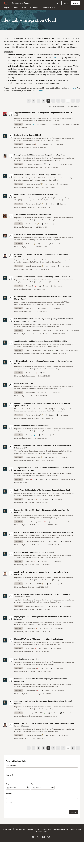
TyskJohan (28, 227)
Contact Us (30, 829)
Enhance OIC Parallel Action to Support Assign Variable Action (37, 175)
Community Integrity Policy (60, 829)
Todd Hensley (28, 269)
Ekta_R (28, 479)
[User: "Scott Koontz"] (5, 640)
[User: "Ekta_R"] (5, 469)
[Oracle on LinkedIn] (43, 836)
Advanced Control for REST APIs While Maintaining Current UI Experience (42, 276)
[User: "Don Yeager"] (5, 427)
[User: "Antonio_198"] (5, 278)
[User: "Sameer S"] (5, 114)
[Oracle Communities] (58, 3)
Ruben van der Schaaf (33, 184)
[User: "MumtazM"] (5, 298)
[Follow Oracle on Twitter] (38, 836)
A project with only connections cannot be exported (34, 552)
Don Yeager (30, 435)
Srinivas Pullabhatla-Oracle (33, 525)
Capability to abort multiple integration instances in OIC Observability (40, 341)
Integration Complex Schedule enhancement (31, 425)
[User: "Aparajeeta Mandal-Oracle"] (5, 156)
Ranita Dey (29, 561)
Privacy (37, 829)
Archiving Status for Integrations (26, 659)
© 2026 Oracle (7, 829)
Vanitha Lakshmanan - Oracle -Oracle (39, 331)
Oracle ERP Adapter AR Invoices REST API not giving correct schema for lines (43, 532)
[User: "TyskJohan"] (5, 236)
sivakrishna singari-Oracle (35, 522)
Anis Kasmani (30, 373)
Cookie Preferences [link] (75, 829)
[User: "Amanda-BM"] (5, 385)
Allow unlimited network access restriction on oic (33, 214)
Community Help (20, 829)
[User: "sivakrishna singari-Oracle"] (5, 511)
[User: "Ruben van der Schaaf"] (5, 176)
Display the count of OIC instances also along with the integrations (39, 155)
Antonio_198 (30, 286)
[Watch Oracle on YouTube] (48, 836)
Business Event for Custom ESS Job (27, 135)
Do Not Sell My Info (46, 829)
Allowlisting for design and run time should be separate (35, 234)
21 (73, 101)
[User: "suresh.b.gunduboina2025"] (5, 702)
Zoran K (27, 738)
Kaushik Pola (30, 144)
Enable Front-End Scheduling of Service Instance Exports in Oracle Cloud (42, 490)
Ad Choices (39, 831)
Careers (46, 831)
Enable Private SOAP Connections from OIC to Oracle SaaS (36, 194)
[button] (64, 106)
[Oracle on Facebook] (33, 836)
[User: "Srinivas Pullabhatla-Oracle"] (5, 534)
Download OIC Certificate (23, 383)
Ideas (16, 8)
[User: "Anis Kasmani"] (5, 362)
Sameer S (29, 124)
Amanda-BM (30, 393)
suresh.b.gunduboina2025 (34, 713)
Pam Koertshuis (29, 207)
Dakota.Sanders (29, 376)
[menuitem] (65, 3)
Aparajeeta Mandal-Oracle (35, 164)
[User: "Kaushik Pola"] (5, 136)
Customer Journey (48, 8)
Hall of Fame (34, 8)
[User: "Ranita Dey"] (5, 554)
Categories (6, 8)
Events (23, 8)
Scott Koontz (30, 648)
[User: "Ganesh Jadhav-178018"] (5, 256)
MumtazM (29, 308)
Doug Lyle (27, 289)
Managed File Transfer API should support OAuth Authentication (39, 639)
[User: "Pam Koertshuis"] (5, 216)
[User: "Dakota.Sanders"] (5, 660)
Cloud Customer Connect (21, 3)
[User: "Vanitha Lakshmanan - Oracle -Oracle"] (5, 320)
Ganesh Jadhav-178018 (33, 266)
